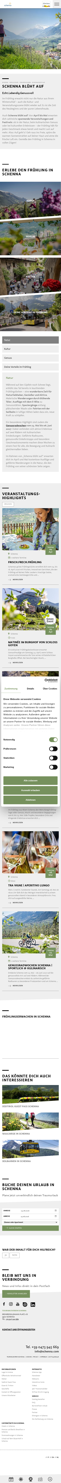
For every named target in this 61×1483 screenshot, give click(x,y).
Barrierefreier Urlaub (39, 1406)
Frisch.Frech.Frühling (25, 562)
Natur (7, 340)
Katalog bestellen (38, 1399)
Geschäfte (5, 1389)
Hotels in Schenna (8, 1426)
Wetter (4, 1379)
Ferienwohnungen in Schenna (12, 1435)
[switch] (53, 748)
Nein (14, 1255)
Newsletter (36, 1376)
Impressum (43, 1357)
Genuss (8, 358)
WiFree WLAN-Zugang (40, 1392)
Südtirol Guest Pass (9, 1382)
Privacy (35, 1357)
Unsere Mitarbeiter (9, 1395)
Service (35, 1396)
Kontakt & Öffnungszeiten (11, 1392)
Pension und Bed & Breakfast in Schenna (13, 1431)
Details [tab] (30, 688)
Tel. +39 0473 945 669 (42, 1347)
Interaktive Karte (38, 1382)
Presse (34, 1409)
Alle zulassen (30, 780)
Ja (6, 1255)
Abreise (6, 1216)
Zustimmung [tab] (11, 688)
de (44, 1457)
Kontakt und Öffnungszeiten (18, 1329)
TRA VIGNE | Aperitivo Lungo (28, 885)
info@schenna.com (47, 1351)
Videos (34, 1386)
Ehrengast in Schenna (40, 1416)
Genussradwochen (16, 425)
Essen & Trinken (7, 1386)
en (53, 1457)
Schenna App (36, 1372)
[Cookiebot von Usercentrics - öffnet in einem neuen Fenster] (45, 680)
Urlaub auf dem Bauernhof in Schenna (12, 1440)
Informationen (9, 1369)
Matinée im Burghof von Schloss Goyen (32, 644)
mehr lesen (18, 580)
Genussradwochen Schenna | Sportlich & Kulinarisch (30, 967)
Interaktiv (37, 1369)
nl (58, 1457)
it (48, 1457)
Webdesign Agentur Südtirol (5, 1457)
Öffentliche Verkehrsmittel (11, 1376)
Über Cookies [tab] (50, 688)
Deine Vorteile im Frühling (17, 367)
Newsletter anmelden (17, 1294)
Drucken (8, 504)
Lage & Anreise (7, 1372)
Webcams (35, 1379)
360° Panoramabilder (39, 1389)
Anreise (6, 1211)
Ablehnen (31, 800)
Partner (34, 1412)
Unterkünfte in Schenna (13, 1423)
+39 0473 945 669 (12, 1319)
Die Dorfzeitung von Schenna (42, 1419)
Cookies (29, 1357)
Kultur (7, 349)
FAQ (33, 1403)
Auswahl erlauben (30, 790)
